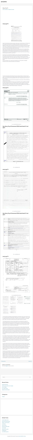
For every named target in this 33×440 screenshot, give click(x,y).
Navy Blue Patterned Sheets (6, 421)
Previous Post (3, 361)
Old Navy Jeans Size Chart (5, 422)
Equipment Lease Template (6, 389)
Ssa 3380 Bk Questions (5, 431)
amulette (4, 1)
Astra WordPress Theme (22, 436)
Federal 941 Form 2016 (5, 429)
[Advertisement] (10, 16)
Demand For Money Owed (5, 426)
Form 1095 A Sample (5, 388)
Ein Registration (4, 430)
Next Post (30, 361)
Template (9, 9)
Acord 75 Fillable (4, 387)
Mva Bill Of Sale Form (5, 384)
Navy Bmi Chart (4, 425)
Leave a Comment (5, 9)
